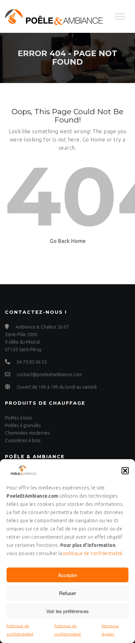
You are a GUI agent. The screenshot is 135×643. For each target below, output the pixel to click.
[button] (125, 470)
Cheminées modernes (27, 433)
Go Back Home (68, 241)
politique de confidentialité (93, 553)
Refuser (67, 592)
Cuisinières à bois (23, 440)
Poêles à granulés (23, 425)
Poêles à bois (18, 417)
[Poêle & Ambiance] (54, 16)
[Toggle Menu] (120, 16)
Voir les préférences (67, 611)
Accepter (67, 574)
